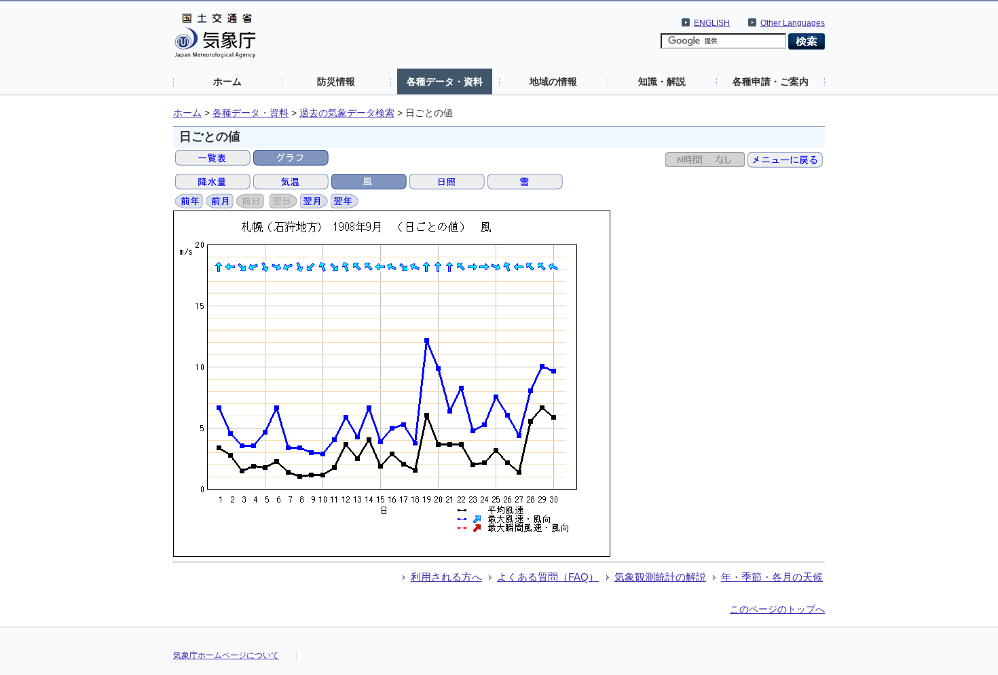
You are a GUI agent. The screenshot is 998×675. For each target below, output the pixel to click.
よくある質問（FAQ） (548, 577)
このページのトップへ (777, 609)
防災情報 (336, 81)
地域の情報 (553, 81)
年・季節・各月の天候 (772, 577)
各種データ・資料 (445, 81)
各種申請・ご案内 (771, 81)
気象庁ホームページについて (226, 655)
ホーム (227, 81)
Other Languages (792, 23)
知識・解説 (662, 81)
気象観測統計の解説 (660, 577)
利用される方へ (446, 577)
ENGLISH (712, 23)
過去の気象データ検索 (346, 113)
